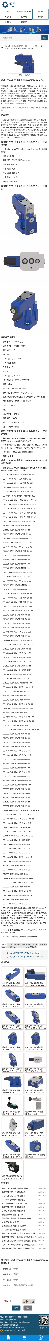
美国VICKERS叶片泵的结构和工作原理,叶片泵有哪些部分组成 (20, 1237)
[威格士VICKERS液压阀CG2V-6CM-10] (12, 1081)
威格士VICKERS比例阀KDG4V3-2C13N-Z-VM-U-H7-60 (12, 1155)
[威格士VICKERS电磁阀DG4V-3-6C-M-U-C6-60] (12, 1017)
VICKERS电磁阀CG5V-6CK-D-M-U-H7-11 (22, 944)
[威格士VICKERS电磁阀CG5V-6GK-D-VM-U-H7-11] (35, 1017)
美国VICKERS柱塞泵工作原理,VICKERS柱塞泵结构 (20, 1233)
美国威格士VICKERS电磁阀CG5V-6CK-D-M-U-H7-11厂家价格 (24, 945)
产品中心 (8, 17)
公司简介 (40, 17)
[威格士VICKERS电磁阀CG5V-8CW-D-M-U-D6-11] (35, 1060)
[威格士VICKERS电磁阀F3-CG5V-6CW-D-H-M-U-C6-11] (12, 1060)
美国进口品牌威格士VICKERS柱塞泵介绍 (18, 1248)
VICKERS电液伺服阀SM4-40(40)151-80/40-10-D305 (12, 1177)
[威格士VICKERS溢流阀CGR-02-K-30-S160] (35, 1102)
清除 (28, 1308)
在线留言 (8, 22)
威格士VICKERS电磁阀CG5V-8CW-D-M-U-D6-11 (35, 1070)
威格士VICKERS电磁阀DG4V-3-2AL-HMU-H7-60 (12, 1005)
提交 (16, 1308)
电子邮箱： (7, 1280)
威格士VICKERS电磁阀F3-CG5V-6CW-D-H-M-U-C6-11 (12, 1070)
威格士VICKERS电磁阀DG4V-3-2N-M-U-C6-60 (34, 1005)
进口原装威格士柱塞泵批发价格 (14, 1229)
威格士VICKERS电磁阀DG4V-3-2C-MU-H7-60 (11, 984)
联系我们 (24, 22)
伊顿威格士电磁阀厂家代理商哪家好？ (17, 1218)
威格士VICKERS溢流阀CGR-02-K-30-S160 (34, 1112)
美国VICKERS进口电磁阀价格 (13, 1192)
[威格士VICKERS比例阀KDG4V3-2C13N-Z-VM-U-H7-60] (12, 1145)
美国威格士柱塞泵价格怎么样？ (14, 1226)
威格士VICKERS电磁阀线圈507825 (35, 1155)
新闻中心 (24, 17)
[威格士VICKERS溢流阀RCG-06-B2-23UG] (12, 1124)
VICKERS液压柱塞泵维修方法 (13, 1211)
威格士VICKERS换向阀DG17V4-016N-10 (11, 1112)
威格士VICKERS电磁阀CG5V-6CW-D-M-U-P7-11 (35, 1048)
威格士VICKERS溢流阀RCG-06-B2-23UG (11, 1134)
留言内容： (7, 1285)
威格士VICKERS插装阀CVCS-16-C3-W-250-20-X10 (34, 1091)
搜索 (44, 38)
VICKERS (7, 120)
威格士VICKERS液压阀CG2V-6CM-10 (25, 953)
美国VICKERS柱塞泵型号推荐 (13, 1207)
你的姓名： (7, 1269)
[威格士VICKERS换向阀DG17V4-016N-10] (12, 1102)
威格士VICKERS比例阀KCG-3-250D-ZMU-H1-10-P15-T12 (35, 1134)
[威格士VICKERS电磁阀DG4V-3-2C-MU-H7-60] (12, 974)
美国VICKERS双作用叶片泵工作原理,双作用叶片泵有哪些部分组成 (20, 1241)
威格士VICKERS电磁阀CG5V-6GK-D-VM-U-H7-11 (35, 1027)
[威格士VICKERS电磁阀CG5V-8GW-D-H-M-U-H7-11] (12, 1038)
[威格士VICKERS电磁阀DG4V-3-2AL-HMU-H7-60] (12, 995)
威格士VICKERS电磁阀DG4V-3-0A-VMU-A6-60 (34, 984)
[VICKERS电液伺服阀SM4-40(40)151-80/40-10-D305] (12, 1167)
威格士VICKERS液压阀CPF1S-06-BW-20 (26, 956)
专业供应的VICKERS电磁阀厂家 (14, 1203)
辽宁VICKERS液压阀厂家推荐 (13, 1196)
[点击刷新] (28, 1301)
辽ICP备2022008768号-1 (17, 1328)
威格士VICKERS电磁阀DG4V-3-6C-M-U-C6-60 (11, 1027)
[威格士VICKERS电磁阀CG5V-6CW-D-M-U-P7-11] (35, 1038)
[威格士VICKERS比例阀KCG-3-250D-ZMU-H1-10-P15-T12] (35, 1124)
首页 (8, 11)
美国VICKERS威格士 (24, 11)
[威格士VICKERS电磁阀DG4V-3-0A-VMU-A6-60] (35, 974)
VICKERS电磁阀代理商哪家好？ (14, 1199)
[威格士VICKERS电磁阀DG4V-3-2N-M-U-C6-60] (35, 995)
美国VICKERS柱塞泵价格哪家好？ (15, 1188)
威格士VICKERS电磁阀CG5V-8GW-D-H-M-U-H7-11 (12, 1048)
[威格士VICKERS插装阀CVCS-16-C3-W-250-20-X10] (35, 1081)
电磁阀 (13, 120)
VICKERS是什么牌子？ (11, 1222)
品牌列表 (40, 11)
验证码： (8, 1301)
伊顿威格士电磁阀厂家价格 (12, 1214)
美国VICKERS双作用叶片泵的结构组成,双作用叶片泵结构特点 (20, 1244)
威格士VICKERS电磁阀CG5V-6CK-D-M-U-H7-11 (24, 47)
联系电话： (7, 1274)
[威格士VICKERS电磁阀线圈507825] (35, 1145)
